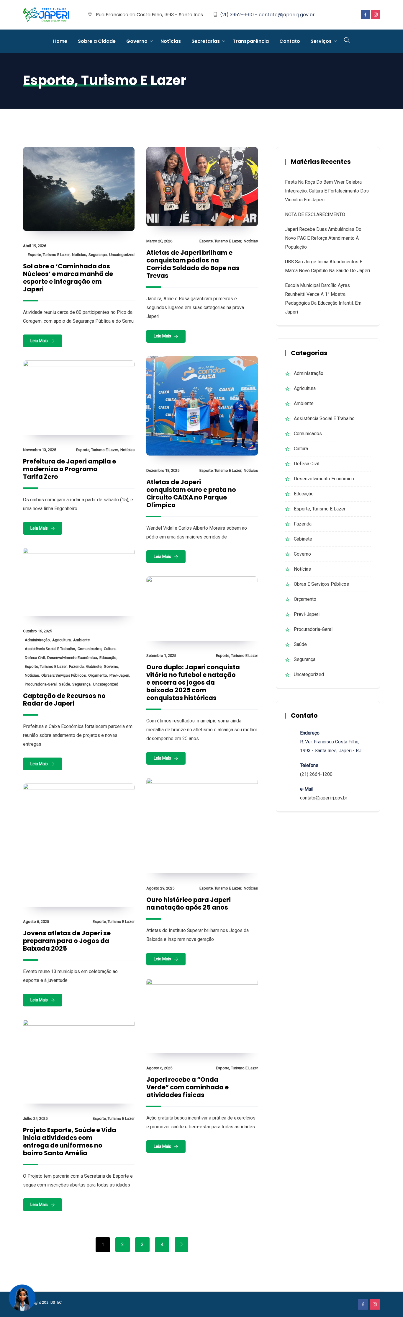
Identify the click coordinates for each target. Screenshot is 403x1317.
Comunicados (89, 649)
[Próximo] (181, 1244)
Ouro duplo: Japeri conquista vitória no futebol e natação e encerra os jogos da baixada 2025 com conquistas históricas (193, 682)
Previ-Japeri (119, 675)
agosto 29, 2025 (160, 888)
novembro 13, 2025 (39, 450)
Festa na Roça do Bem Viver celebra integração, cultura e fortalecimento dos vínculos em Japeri (327, 191)
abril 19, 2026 (34, 246)
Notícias (170, 41)
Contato (289, 41)
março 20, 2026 (159, 241)
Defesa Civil (35, 657)
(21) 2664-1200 (316, 774)
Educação (108, 657)
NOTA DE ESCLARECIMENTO (315, 214)
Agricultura (61, 640)
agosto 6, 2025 (36, 921)
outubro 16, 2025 (37, 631)
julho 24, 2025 (35, 1118)
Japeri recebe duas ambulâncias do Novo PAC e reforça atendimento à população (323, 238)
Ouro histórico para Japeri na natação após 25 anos (188, 903)
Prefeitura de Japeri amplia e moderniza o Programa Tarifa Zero (69, 469)
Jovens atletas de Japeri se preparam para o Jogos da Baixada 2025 (67, 941)
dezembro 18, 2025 (162, 470)
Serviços (321, 41)
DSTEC (56, 1302)
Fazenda (76, 666)
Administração (37, 640)
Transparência (251, 41)
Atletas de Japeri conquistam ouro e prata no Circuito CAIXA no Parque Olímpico (191, 493)
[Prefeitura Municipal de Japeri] (46, 15)
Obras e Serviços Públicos (63, 675)
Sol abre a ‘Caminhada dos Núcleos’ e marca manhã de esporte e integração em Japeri (68, 277)
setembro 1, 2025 (161, 655)
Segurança (98, 254)
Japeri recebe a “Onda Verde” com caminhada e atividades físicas (187, 1087)
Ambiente (81, 640)
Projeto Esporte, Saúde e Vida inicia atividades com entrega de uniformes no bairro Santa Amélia (69, 1141)
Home (60, 41)
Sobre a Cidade (97, 41)
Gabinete (93, 666)
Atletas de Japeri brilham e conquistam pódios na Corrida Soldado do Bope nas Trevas (193, 264)
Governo (137, 41)
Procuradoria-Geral (41, 684)
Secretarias (205, 41)
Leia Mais (39, 340)
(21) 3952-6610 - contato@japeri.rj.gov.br (267, 14)
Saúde (64, 684)
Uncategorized (122, 254)
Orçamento (97, 675)
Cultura (110, 649)
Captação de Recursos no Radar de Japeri (64, 699)
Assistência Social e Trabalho (50, 649)
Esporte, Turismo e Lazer (49, 254)
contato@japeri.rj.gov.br (323, 798)
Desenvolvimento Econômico (72, 657)
